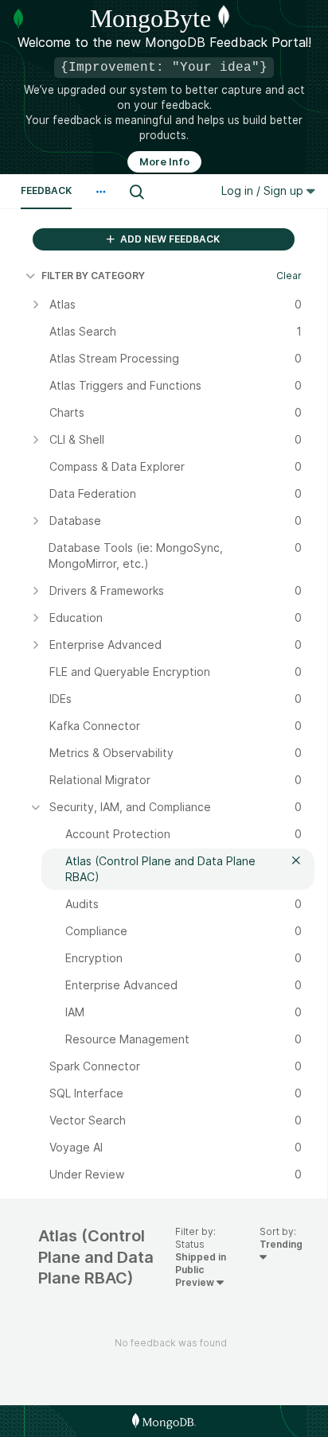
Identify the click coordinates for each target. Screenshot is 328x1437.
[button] (100, 192)
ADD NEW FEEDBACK (169, 239)
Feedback (46, 190)
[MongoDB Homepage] (163, 1421)
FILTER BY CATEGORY (93, 276)
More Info (164, 162)
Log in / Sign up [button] (264, 190)
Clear (289, 276)
